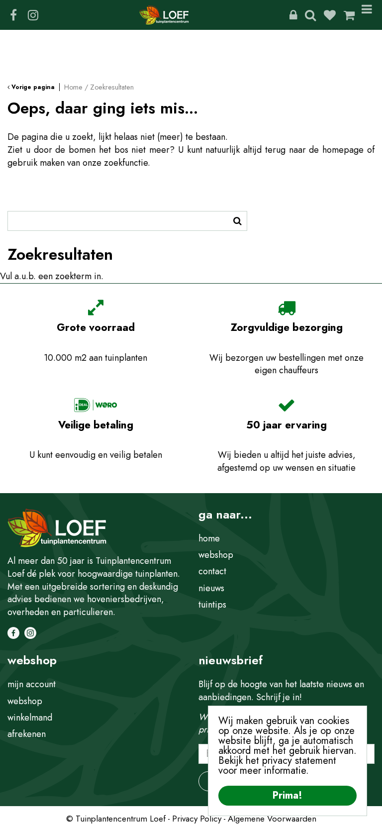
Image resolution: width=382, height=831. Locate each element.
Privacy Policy (196, 819)
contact (212, 571)
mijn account (31, 684)
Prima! (287, 795)
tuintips (212, 604)
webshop (215, 554)
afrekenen (26, 733)
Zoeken (310, 15)
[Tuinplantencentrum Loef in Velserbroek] (164, 15)
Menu (369, 15)
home (209, 538)
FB (13, 15)
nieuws (211, 588)
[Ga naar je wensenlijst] (333, 15)
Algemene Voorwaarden (272, 819)
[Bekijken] (349, 15)
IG (33, 15)
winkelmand (29, 717)
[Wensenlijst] (330, 15)
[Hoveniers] (293, 14)
